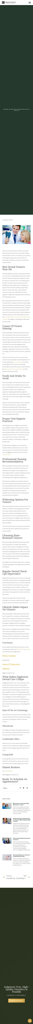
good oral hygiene (17, 362)
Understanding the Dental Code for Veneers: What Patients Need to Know (21, 820)
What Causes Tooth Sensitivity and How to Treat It (21, 804)
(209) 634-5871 (8, 771)
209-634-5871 (19, 649)
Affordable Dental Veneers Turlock (13, 369)
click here (27, 649)
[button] (29, 2)
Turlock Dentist (6, 455)
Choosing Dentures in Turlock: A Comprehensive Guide (21, 855)
